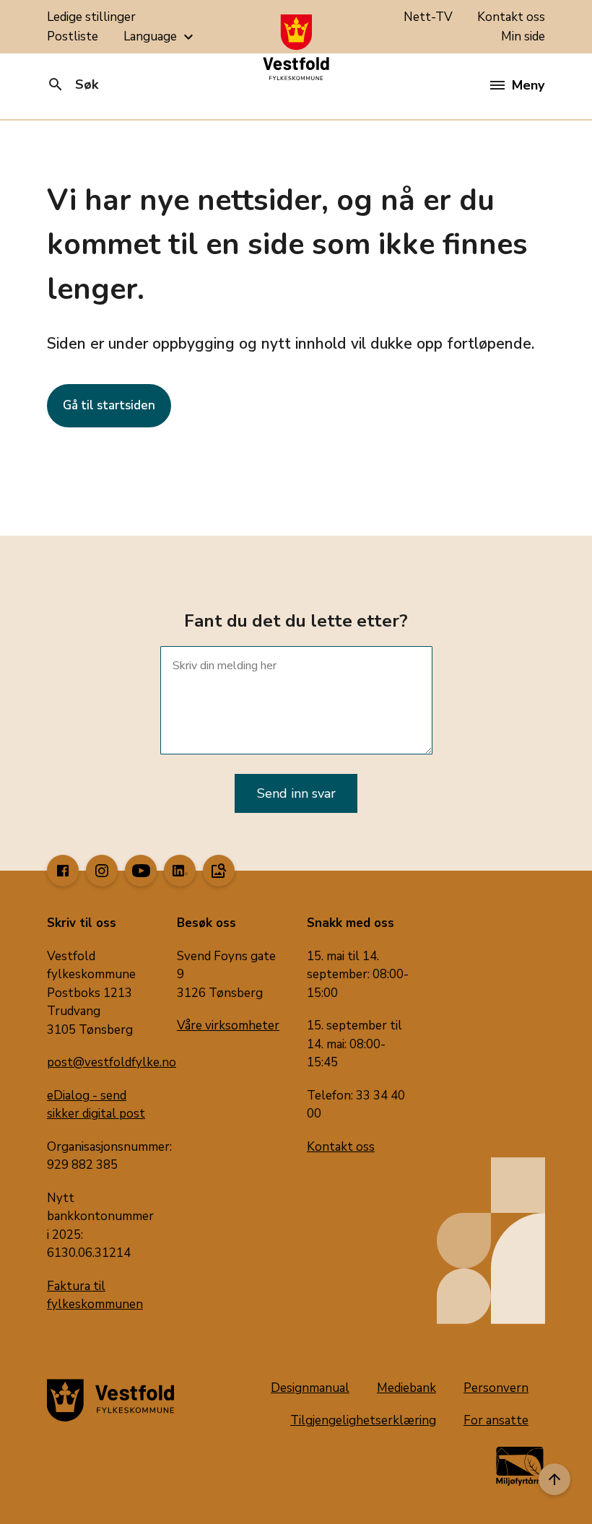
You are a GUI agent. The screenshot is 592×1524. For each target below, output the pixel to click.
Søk (72, 84)
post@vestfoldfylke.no (111, 1062)
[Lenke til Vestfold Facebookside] (63, 871)
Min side (523, 36)
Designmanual (310, 1388)
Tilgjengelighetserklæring (363, 1420)
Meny (528, 85)
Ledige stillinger (91, 17)
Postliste (72, 36)
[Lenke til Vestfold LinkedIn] (180, 871)
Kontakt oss (511, 17)
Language (160, 36)
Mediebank (406, 1388)
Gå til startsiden (109, 405)
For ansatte (495, 1420)
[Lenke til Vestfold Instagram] (102, 871)
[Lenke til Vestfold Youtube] (141, 871)
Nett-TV (428, 17)
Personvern (495, 1388)
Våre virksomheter (228, 1025)
